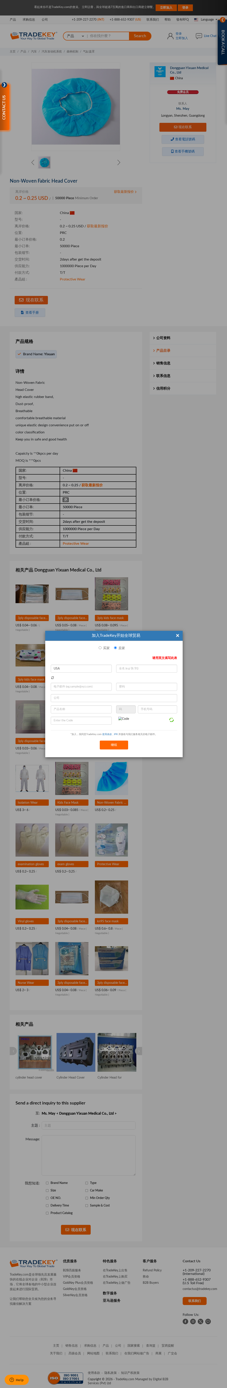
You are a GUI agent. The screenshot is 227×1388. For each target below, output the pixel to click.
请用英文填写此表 (164, 658)
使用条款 (107, 734)
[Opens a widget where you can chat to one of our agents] (16, 1380)
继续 (114, 745)
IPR (116, 734)
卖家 (121, 648)
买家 (106, 648)
